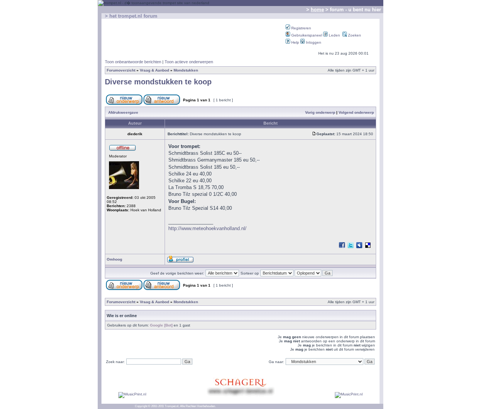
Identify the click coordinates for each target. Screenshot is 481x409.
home (317, 9)
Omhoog (114, 259)
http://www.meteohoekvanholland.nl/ (207, 228)
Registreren (300, 28)
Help (294, 42)
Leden (334, 35)
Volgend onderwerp (356, 112)
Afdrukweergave (123, 112)
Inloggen (313, 42)
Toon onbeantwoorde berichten (133, 62)
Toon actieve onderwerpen (189, 62)
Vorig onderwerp (320, 112)
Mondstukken (186, 70)
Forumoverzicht (121, 70)
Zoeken (354, 35)
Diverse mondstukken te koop (158, 82)
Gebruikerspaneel (306, 35)
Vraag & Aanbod (154, 70)
